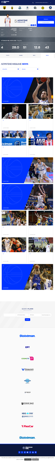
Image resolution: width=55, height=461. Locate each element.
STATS (7, 55)
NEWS (47, 55)
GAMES (21, 55)
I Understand (28, 459)
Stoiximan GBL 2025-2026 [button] (42, 2)
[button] (50, 2)
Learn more (35, 459)
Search (27, 319)
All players (46, 19)
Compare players (46, 22)
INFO (34, 55)
